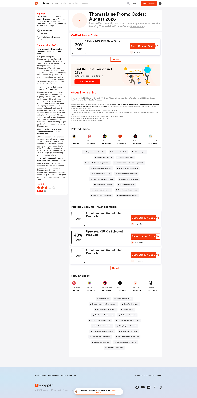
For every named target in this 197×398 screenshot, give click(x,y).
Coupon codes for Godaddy (95, 152)
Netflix (135, 141)
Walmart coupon (139, 152)
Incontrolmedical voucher (103, 326)
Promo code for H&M (124, 298)
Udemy (89, 141)
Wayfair (89, 287)
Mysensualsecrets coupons (128, 195)
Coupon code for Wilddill (129, 179)
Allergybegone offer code (127, 326)
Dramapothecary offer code (101, 336)
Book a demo (40, 375)
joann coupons (104, 298)
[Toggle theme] (160, 3)
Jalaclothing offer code (115, 347)
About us (139, 375)
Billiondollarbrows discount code (128, 320)
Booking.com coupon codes (106, 309)
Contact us (149, 375)
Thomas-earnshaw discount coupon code (130, 163)
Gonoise (151, 287)
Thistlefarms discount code (104, 315)
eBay (103, 141)
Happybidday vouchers (101, 342)
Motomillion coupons (127, 184)
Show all (115, 59)
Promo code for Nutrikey (102, 190)
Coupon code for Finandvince (126, 342)
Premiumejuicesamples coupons (103, 179)
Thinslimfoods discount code (100, 320)
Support (158, 375)
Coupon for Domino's (119, 152)
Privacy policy (57, 390)
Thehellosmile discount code (127, 190)
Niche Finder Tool (68, 375)
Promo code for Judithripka (102, 195)
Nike (118, 287)
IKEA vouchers (128, 309)
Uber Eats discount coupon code (98, 163)
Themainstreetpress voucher (127, 173)
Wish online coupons (126, 157)
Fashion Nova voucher (104, 157)
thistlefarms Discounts (128, 315)
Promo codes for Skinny (104, 184)
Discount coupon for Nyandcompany (104, 304)
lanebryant (136, 287)
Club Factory (76, 287)
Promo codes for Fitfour (129, 331)
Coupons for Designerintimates (103, 331)
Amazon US (75, 141)
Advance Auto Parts (109, 287)
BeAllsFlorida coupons (131, 304)
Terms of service (69, 390)
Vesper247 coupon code (102, 173)
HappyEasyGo (153, 141)
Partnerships (53, 375)
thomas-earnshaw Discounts (102, 168)
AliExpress (121, 141)
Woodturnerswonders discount (128, 336)
